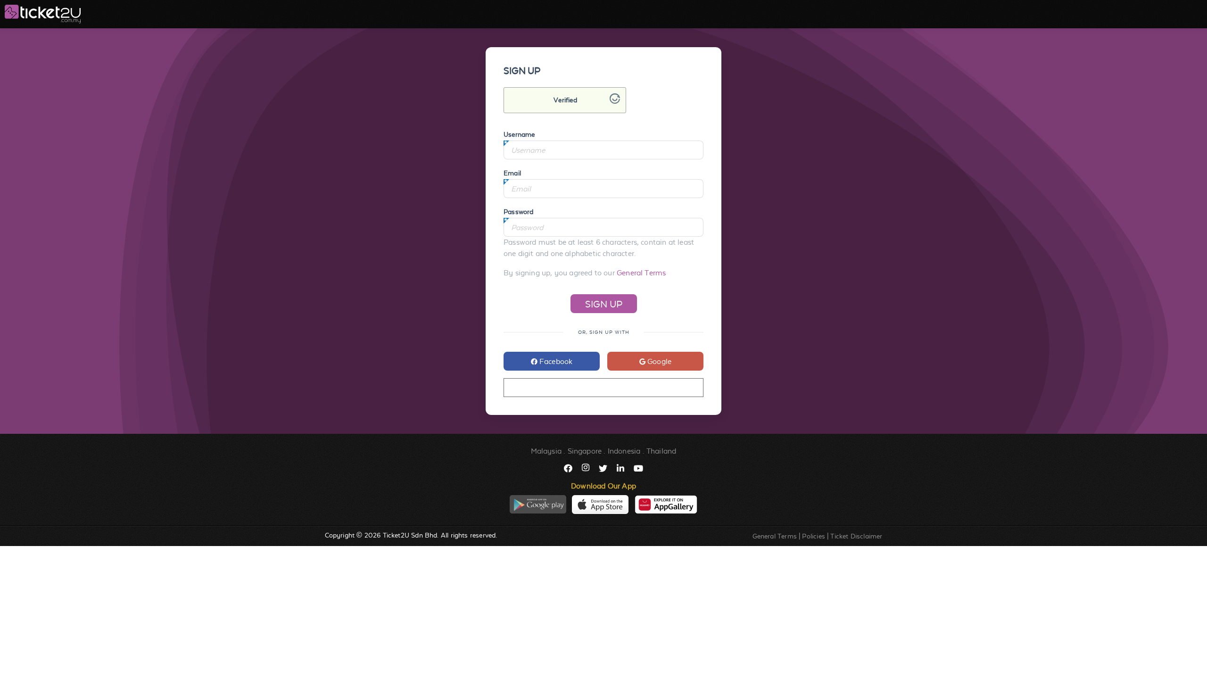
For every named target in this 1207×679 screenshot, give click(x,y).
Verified (565, 100)
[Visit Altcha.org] (615, 101)
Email (512, 173)
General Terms (641, 273)
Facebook (555, 361)
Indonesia (624, 451)
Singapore (585, 451)
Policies (813, 536)
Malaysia (546, 451)
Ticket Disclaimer (856, 536)
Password (518, 211)
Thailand (661, 451)
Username (519, 134)
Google (658, 361)
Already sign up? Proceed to (603, 388)
